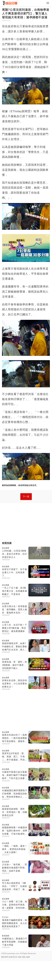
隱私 (24, 957)
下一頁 (26, 496)
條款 (20, 957)
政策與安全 (13, 957)
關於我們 (4, 957)
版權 (28, 957)
